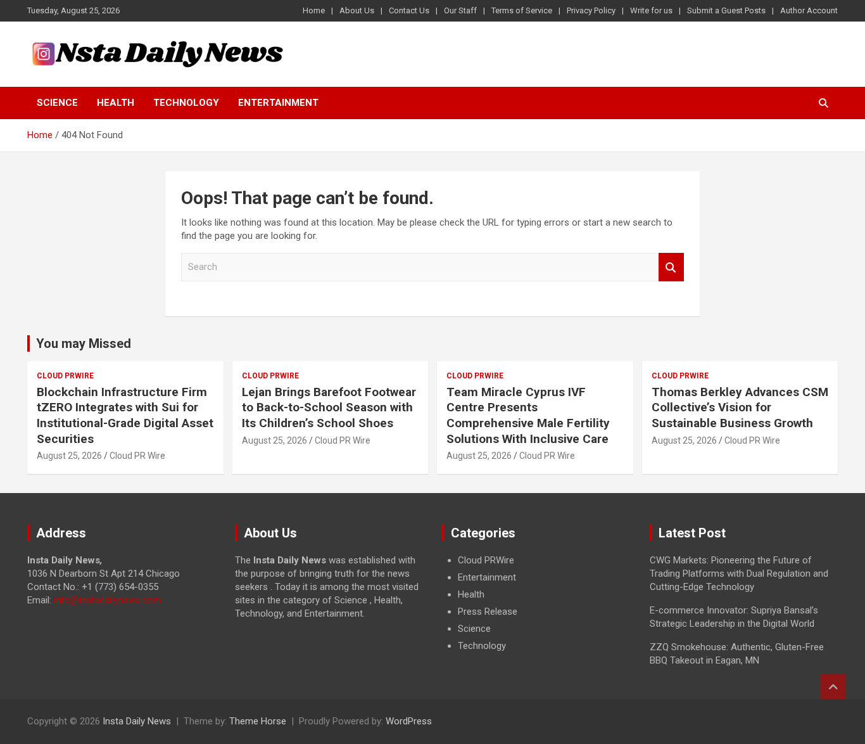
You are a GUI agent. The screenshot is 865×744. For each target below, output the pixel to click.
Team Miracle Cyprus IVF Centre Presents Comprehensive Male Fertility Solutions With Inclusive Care (528, 415)
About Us (356, 10)
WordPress (409, 721)
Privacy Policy (591, 10)
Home (314, 10)
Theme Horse (257, 721)
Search (671, 267)
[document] (536, 603)
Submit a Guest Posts (726, 10)
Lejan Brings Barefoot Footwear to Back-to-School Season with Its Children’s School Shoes (329, 407)
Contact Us (409, 10)
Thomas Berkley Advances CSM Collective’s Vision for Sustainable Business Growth (740, 407)
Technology (186, 102)
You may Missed (83, 343)
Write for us (651, 10)
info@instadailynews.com (107, 600)
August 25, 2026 (69, 456)
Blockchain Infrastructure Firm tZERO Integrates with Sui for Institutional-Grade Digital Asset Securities (125, 415)
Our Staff (460, 10)
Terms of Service (521, 10)
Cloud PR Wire (137, 456)
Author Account (809, 10)
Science (57, 102)
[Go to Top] (833, 687)
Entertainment (278, 102)
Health (115, 102)
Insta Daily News (137, 721)
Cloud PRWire (65, 375)
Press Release (487, 611)
